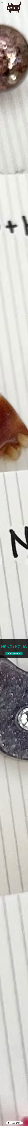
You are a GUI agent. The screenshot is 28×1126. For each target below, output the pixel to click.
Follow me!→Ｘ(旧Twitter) (14, 653)
